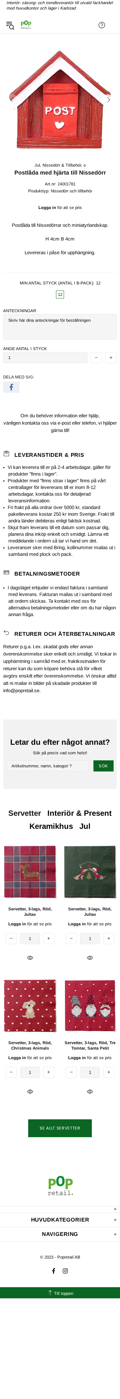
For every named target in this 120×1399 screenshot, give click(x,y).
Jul (85, 826)
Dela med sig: (18, 377)
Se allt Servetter (60, 1128)
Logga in (47, 207)
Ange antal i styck (25, 348)
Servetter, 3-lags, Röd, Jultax (30, 912)
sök (103, 766)
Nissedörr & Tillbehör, (62, 165)
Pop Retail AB (25, 25)
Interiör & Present (79, 813)
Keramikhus (51, 826)
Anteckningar (19, 310)
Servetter (24, 813)
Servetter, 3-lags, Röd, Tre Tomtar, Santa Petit (90, 1045)
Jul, (38, 165)
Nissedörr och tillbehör (71, 191)
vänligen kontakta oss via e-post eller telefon (50, 423)
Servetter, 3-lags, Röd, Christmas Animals (30, 1045)
